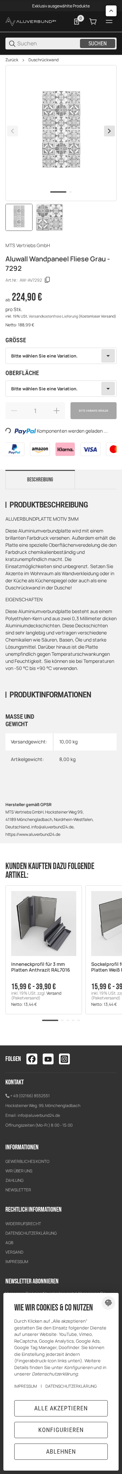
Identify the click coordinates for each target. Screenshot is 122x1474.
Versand (53, 993)
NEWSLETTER (18, 1190)
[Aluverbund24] (30, 21)
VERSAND (14, 1252)
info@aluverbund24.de (39, 1115)
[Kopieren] (47, 280)
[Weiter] (109, 131)
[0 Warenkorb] (92, 21)
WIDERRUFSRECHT (23, 1224)
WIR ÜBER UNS (18, 1171)
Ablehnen (61, 1451)
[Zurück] (12, 131)
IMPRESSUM (16, 1261)
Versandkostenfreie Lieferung (54, 316)
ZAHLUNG (14, 1180)
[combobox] (61, 356)
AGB (9, 1242)
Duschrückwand (43, 60)
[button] (43, 923)
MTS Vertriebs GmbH (27, 245)
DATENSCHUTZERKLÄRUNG (31, 1233)
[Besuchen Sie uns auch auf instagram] (64, 1059)
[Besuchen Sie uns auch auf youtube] (48, 1059)
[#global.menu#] (109, 21)
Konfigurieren (61, 1429)
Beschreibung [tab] (40, 479)
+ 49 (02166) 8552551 (30, 1096)
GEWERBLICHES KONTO (27, 1161)
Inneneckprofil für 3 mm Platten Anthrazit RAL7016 (40, 967)
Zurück (11, 60)
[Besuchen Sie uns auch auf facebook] (31, 1059)
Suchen (97, 43)
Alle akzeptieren (61, 1408)
